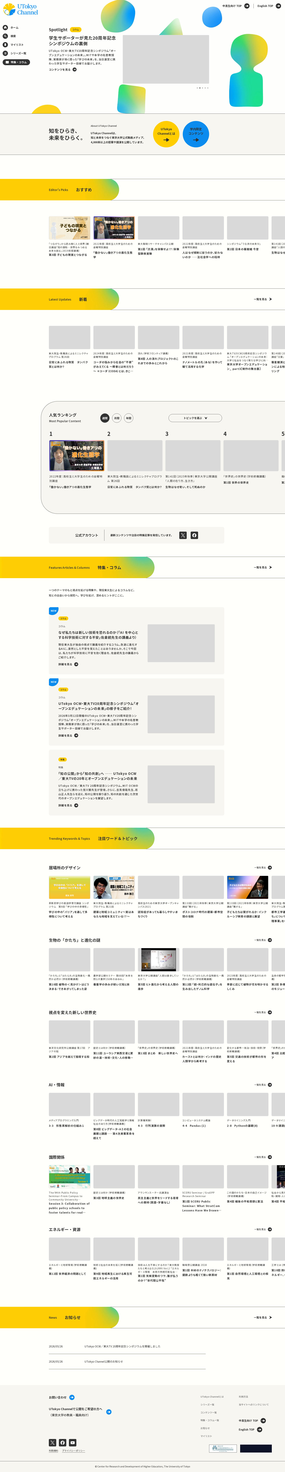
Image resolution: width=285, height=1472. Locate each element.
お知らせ (205, 1428)
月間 (116, 418)
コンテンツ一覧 (209, 1412)
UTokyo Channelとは (212, 1396)
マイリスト (206, 1436)
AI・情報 (56, 1084)
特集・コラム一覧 (210, 1420)
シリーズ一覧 (207, 1404)
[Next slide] (217, 59)
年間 (128, 418)
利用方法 (243, 1396)
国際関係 (57, 1157)
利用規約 (53, 1450)
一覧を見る (260, 299)
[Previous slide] (41, 59)
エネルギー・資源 (64, 1229)
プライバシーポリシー (73, 1450)
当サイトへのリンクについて (254, 1404)
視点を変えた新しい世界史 (72, 1012)
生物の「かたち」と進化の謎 (74, 940)
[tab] (197, 88)
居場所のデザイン (64, 867)
